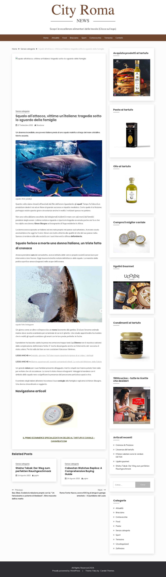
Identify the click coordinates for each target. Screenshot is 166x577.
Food (64, 38)
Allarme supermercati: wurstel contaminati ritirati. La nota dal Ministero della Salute (66, 361)
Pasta (118, 526)
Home (45, 38)
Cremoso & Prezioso (124, 445)
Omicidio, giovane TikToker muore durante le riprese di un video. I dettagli (62, 355)
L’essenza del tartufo (125, 449)
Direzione (40, 125)
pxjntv (36, 475)
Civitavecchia (95, 38)
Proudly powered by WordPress (66, 570)
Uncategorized (122, 544)
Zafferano (120, 548)
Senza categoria (22, 111)
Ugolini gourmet (122, 461)
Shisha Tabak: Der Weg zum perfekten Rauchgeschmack (33, 469)
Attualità (55, 38)
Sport (84, 38)
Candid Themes (107, 570)
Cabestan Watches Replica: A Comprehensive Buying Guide (83, 471)
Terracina (108, 38)
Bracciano (74, 38)
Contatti (119, 38)
